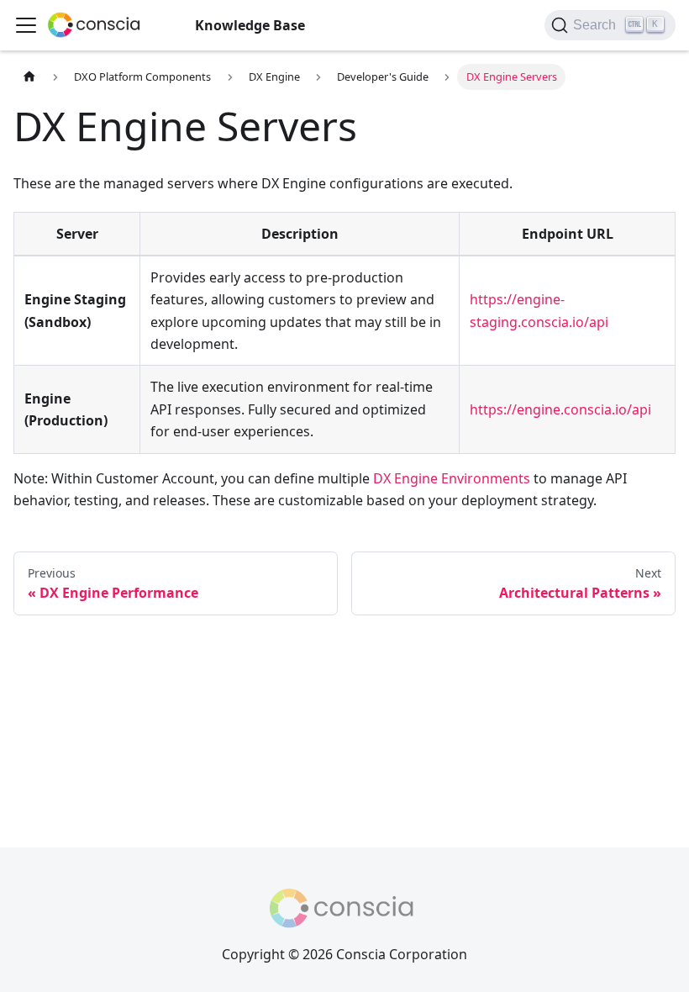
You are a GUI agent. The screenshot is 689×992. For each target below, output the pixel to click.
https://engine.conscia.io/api (560, 409)
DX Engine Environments (451, 478)
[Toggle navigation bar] (26, 25)
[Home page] (29, 77)
